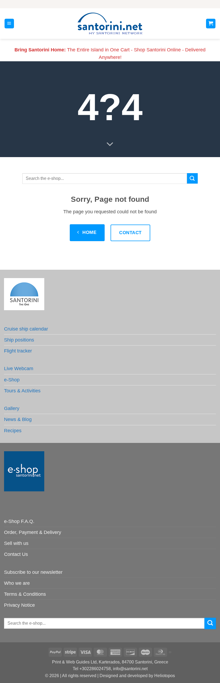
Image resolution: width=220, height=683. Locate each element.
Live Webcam (18, 368)
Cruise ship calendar (26, 329)
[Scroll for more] (110, 144)
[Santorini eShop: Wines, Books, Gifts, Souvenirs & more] (110, 24)
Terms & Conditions (25, 594)
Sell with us (16, 543)
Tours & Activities (22, 390)
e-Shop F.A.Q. (19, 521)
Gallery (11, 408)
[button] (9, 23)
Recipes (12, 430)
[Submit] (192, 178)
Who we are (17, 583)
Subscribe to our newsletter (33, 572)
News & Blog (18, 419)
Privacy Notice (19, 605)
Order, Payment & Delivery (32, 532)
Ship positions (19, 340)
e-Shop (12, 379)
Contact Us (16, 554)
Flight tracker (18, 351)
